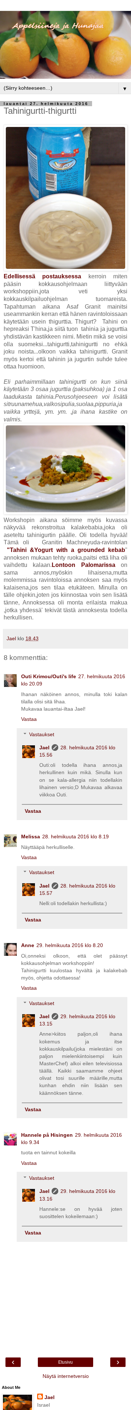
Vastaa (29, 719)
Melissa (30, 836)
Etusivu (65, 1362)
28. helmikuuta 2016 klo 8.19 (75, 836)
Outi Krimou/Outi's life (48, 676)
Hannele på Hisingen (47, 1135)
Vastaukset (41, 734)
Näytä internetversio (66, 1376)
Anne (27, 945)
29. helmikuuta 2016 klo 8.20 (69, 945)
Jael (44, 747)
